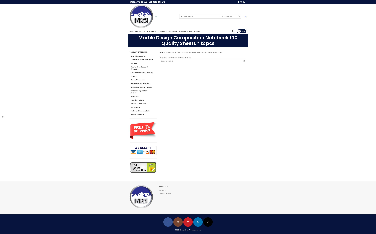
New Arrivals (135, 96)
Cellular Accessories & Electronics (142, 72)
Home (161, 52)
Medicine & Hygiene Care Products (139, 92)
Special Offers (135, 107)
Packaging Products (137, 100)
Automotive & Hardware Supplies (142, 60)
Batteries (134, 63)
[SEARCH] (239, 16)
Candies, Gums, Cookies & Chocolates (139, 68)
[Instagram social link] (178, 222)
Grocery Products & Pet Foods (141, 83)
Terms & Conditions (165, 193)
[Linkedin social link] (244, 2)
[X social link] (241, 2)
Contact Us (162, 190)
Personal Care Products (138, 104)
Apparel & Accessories (138, 56)
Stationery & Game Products (140, 111)
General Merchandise (138, 80)
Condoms (134, 76)
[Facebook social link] (238, 2)
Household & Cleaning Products (141, 87)
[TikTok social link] (208, 222)
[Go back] (127, 41)
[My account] (233, 31)
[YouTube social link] (188, 222)
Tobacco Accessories (137, 114)
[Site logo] (141, 16)
